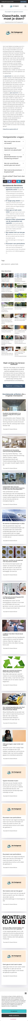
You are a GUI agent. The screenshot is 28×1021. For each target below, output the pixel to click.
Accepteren (14, 1011)
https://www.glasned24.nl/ (10, 129)
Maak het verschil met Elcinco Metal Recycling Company (12, 671)
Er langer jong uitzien (13, 200)
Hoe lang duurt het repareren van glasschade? (14, 149)
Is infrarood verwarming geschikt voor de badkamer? (13, 597)
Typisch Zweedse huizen (10, 780)
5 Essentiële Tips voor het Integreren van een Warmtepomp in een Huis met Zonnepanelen (13, 488)
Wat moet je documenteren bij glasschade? (14, 171)
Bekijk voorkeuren (14, 1015)
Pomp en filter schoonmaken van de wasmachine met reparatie (15, 221)
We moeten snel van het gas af (12, 891)
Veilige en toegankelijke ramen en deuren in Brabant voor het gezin (6, 290)
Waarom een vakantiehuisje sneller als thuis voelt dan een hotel (7, 353)
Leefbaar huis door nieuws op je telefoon (13, 634)
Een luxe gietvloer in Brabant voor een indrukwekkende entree (20, 342)
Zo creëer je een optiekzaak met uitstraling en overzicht (20, 280)
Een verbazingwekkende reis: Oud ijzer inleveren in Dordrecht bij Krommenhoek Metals (13, 708)
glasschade (8, 76)
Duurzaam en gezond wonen (14, 11)
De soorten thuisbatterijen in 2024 (14, 523)
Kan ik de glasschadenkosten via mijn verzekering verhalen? (14, 156)
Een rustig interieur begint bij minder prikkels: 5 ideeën (5, 280)
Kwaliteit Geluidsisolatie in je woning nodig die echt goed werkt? (12, 415)
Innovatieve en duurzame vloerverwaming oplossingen (12, 450)
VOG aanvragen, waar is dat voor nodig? (13, 744)
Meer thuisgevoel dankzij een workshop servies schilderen (20, 332)
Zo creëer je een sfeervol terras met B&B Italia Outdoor (20, 290)
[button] (25, 993)
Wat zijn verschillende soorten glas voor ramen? (14, 164)
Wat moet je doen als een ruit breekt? (14, 142)
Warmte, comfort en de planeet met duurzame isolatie (13, 561)
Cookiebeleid (13, 1019)
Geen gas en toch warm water (12, 964)
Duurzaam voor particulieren (15, 243)
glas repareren (14, 92)
